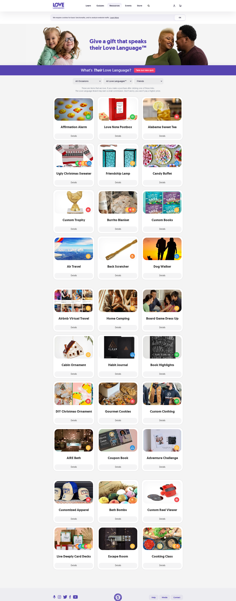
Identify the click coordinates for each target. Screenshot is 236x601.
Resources (115, 5)
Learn (88, 5)
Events (128, 5)
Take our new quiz (145, 70)
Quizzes (100, 5)
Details (74, 136)
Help (154, 597)
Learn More (114, 17)
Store (139, 5)
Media (164, 597)
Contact (176, 597)
